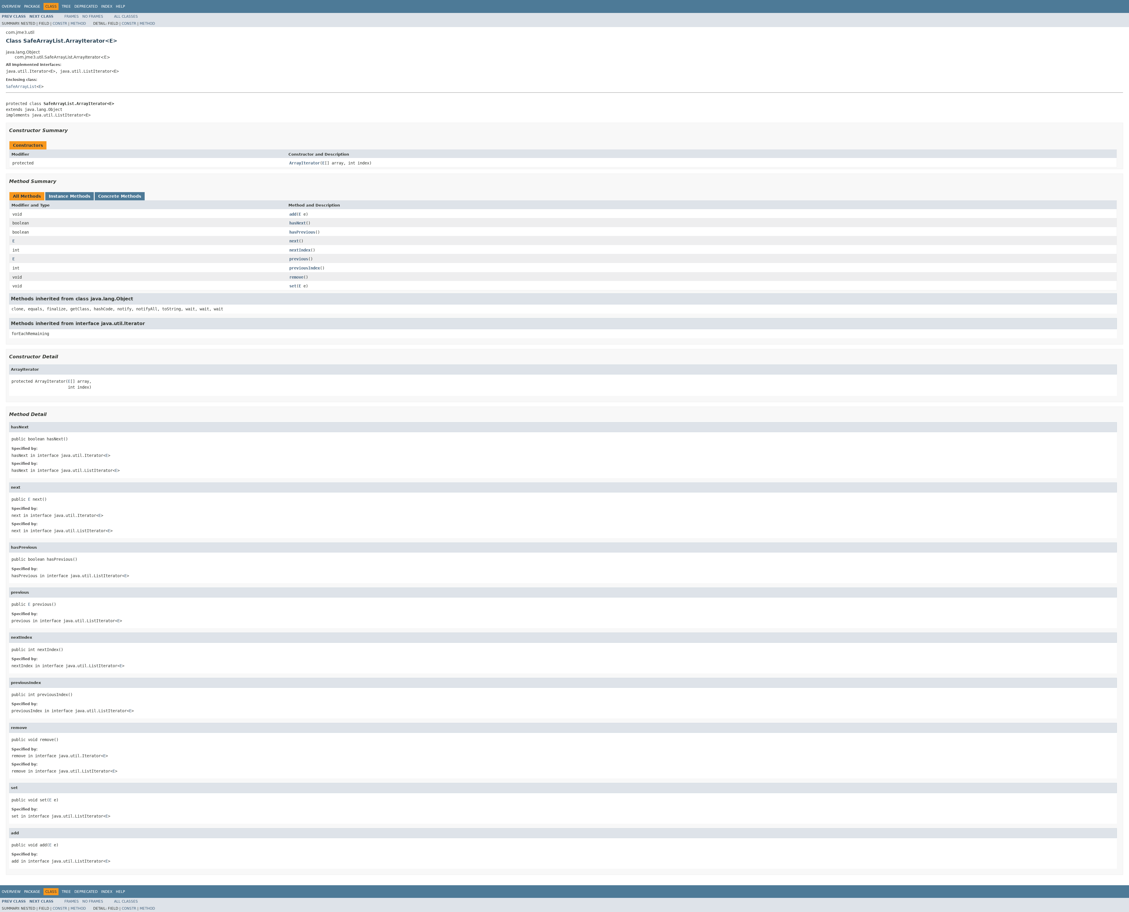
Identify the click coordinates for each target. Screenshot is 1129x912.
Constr (60, 23)
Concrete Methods (119, 196)
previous (298, 259)
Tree (66, 6)
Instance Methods (69, 196)
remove (296, 277)
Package (32, 6)
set (292, 286)
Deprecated (86, 6)
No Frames (92, 16)
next (294, 241)
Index (106, 6)
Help (120, 6)
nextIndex (299, 250)
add (292, 214)
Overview (11, 6)
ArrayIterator (304, 163)
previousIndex (304, 268)
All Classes (126, 16)
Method (78, 23)
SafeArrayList (21, 86)
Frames (71, 16)
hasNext (297, 223)
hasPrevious (302, 232)
